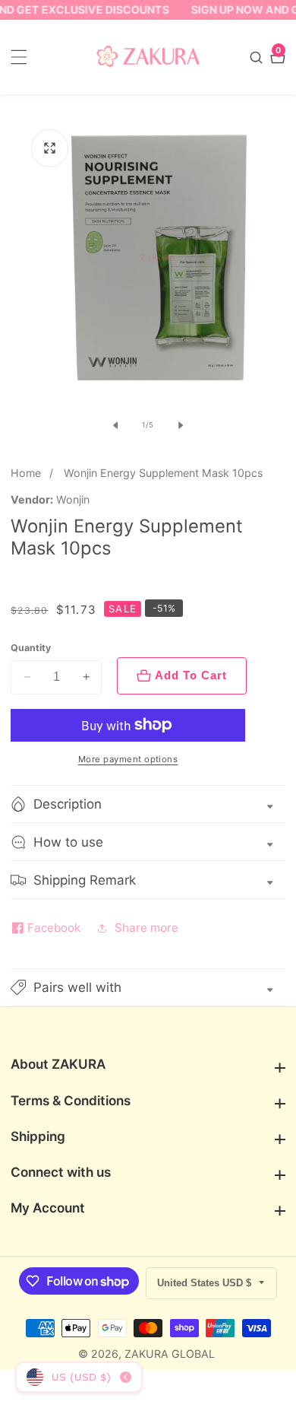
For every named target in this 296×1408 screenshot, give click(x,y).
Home (26, 472)
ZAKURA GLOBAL (169, 1354)
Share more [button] (146, 927)
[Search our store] (258, 57)
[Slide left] (115, 425)
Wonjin (73, 499)
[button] (148, 987)
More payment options (128, 759)
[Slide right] (180, 425)
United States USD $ (205, 1283)
